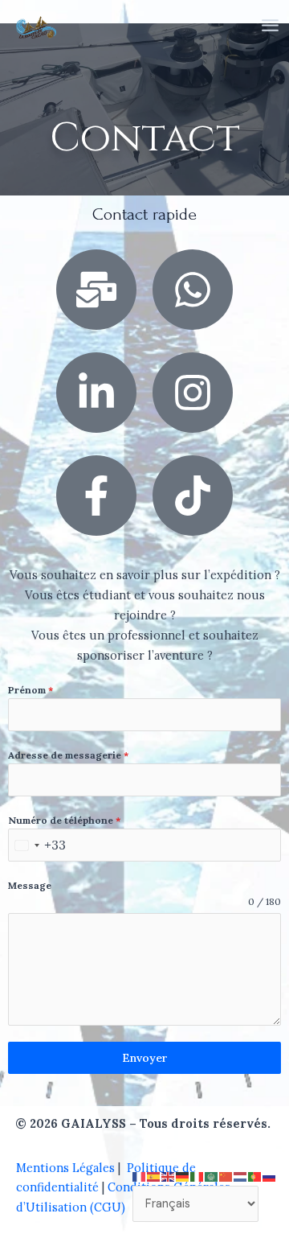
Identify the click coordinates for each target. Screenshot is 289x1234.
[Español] (154, 1175)
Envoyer (145, 1058)
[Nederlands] (241, 1175)
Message (29, 885)
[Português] (255, 1175)
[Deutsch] (183, 1175)
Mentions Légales (65, 1167)
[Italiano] (197, 1175)
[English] (168, 1175)
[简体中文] (226, 1175)
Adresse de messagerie (68, 755)
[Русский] (270, 1175)
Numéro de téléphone (64, 820)
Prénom (30, 690)
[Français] (139, 1175)
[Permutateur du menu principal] (270, 25)
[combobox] (37, 845)
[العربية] (212, 1175)
